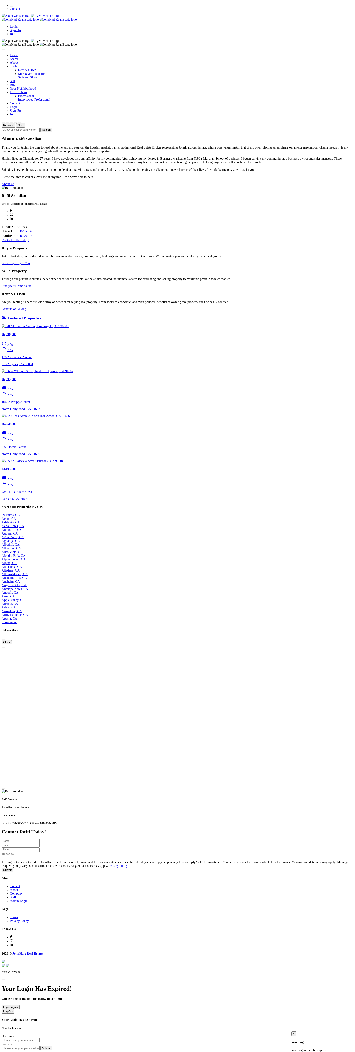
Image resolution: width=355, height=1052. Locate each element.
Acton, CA (9, 518)
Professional (26, 96)
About (14, 62)
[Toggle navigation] (11, 6)
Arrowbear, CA (12, 611)
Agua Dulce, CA (13, 537)
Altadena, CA (11, 570)
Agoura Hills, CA (13, 529)
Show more (9, 622)
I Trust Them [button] (18, 92)
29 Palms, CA (11, 515)
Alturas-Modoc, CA (15, 574)
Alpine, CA (9, 563)
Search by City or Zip (16, 263)
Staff (13, 897)
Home (14, 55)
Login (14, 26)
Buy (12, 84)
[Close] (3, 49)
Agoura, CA (10, 533)
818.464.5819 (23, 231)
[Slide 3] (11, 122)
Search (14, 59)
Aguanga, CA (11, 541)
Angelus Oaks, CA (14, 585)
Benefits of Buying (14, 309)
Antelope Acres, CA (15, 589)
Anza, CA (8, 596)
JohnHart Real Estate (27, 953)
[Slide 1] (3, 122)
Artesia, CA (9, 618)
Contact (15, 8)
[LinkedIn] (11, 219)
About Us (8, 184)
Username (8, 1036)
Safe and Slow (27, 77)
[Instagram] (11, 215)
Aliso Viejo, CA (12, 552)
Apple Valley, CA (13, 600)
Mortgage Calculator (31, 73)
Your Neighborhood (23, 88)
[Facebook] (11, 211)
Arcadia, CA (10, 603)
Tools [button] (13, 66)
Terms (14, 917)
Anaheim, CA (11, 581)
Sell (12, 81)
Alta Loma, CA (12, 566)
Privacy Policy (118, 866)
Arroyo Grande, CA (15, 614)
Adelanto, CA (11, 522)
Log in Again (10, 1007)
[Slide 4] (15, 122)
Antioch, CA (10, 592)
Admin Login (19, 901)
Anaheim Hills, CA (14, 578)
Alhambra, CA (11, 548)
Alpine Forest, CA (14, 559)
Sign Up (15, 30)
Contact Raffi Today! (15, 240)
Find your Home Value (16, 286)
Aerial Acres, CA (13, 526)
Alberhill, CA (11, 544)
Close (6, 642)
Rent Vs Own (27, 70)
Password (8, 1044)
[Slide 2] (7, 122)
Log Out (8, 1011)
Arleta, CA (9, 607)
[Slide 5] (19, 122)
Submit (7, 869)
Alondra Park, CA (13, 555)
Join (12, 34)
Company (16, 893)
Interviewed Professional (34, 99)
